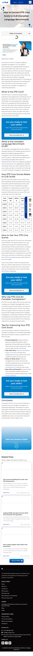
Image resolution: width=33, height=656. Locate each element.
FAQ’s (3, 610)
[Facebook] (3, 643)
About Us (4, 586)
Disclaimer (4, 623)
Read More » (6, 492)
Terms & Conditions (7, 619)
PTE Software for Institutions (9, 595)
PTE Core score (14, 403)
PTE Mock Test (5, 593)
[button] (29, 33)
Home (3, 584)
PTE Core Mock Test (7, 598)
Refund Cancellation (7, 621)
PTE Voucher (5, 591)
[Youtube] (9, 643)
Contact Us (5, 588)
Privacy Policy (5, 616)
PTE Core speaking (11, 257)
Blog (3, 608)
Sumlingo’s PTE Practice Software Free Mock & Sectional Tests (14, 605)
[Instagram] (6, 643)
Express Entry (10, 164)
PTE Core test (17, 240)
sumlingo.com (9, 367)
